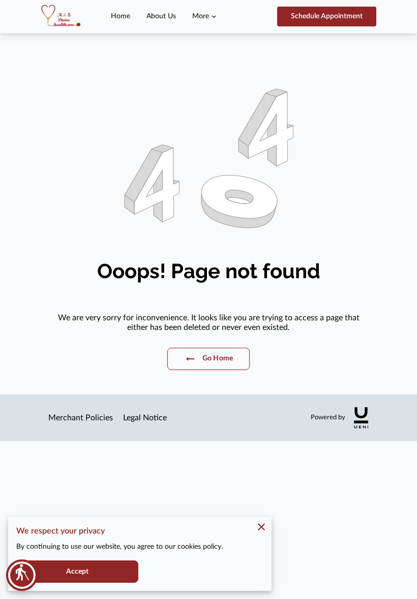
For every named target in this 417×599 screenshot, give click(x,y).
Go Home (217, 358)
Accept (77, 571)
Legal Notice (145, 418)
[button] (22, 575)
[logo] (361, 418)
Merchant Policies (80, 418)
